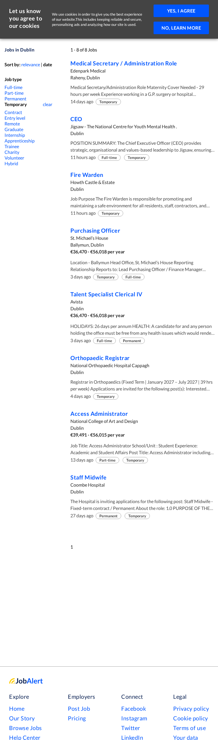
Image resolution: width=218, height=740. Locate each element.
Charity (12, 152)
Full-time (13, 87)
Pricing (77, 718)
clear (47, 104)
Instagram (134, 718)
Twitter (130, 727)
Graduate (14, 129)
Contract (13, 112)
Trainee (12, 146)
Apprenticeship (20, 140)
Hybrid (11, 163)
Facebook (133, 708)
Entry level (15, 118)
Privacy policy (191, 708)
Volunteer (14, 157)
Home (16, 708)
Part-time (14, 93)
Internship (15, 135)
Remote (12, 123)
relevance (30, 64)
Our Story (22, 718)
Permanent (15, 98)
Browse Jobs (25, 727)
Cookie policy (190, 718)
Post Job (79, 708)
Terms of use (189, 727)
